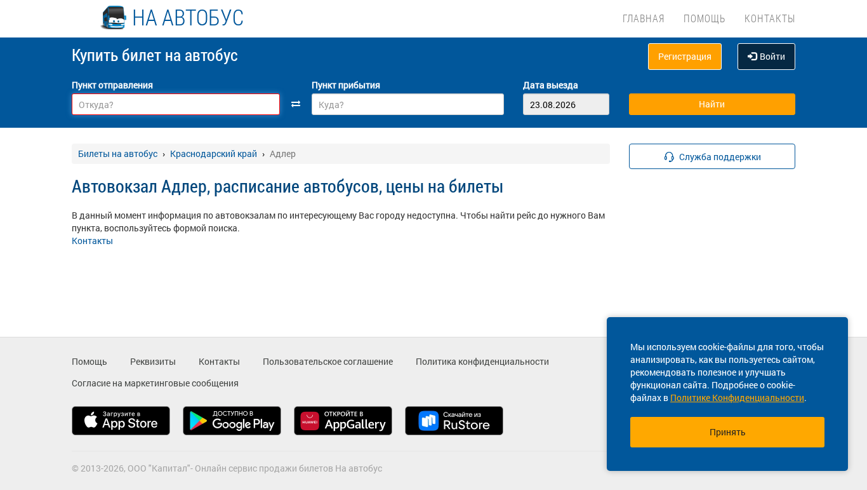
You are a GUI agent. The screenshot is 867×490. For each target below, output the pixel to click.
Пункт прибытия (346, 85)
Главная (644, 18)
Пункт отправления (112, 85)
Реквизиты (153, 361)
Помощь (704, 18)
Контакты (770, 18)
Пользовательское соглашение (328, 361)
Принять (728, 432)
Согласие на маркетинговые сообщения (155, 383)
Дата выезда (550, 85)
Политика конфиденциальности (482, 361)
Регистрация (684, 56)
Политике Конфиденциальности (737, 397)
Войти (772, 56)
